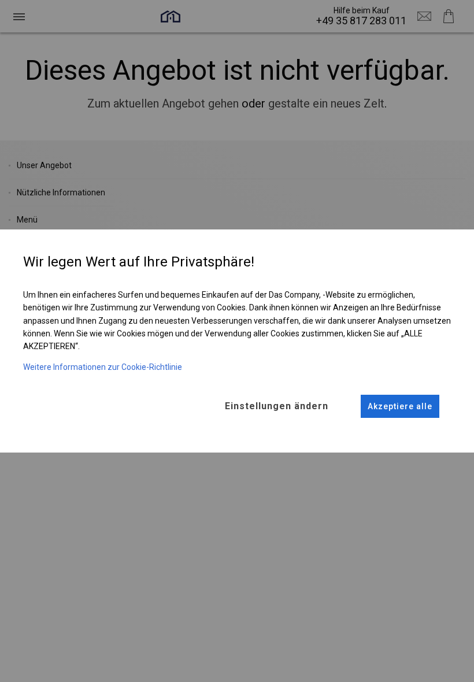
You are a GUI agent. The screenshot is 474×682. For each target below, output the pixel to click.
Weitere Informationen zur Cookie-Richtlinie (102, 367)
